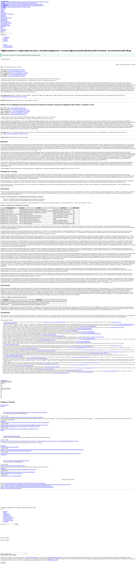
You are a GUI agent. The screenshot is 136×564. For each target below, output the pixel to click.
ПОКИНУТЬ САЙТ (53, 560)
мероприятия (4, 380)
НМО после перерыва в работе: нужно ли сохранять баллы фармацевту (18, 472)
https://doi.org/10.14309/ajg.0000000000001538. (88, 326)
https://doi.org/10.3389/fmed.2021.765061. (75, 369)
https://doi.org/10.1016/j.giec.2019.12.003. (58, 335)
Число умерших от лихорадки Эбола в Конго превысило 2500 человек (20, 3)
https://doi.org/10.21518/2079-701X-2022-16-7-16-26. (90, 362)
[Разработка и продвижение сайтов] (1, 509)
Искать (2, 524)
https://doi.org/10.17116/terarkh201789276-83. (110, 371)
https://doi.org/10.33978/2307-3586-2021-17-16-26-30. (113, 351)
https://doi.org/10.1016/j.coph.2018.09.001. (48, 334)
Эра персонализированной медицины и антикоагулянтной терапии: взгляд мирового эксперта (26, 1)
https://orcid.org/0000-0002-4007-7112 (17, 71)
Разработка (3, 15)
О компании (6, 37)
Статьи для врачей (8, 484)
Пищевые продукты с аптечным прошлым (11, 475)
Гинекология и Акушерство (7, 14)
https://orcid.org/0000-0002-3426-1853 (17, 74)
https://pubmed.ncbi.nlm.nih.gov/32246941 (117, 327)
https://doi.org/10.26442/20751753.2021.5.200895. (13, 355)
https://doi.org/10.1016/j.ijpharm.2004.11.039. (61, 373)
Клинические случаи (65, 484)
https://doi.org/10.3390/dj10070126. (88, 331)
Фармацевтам (4, 20)
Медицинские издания (6, 22)
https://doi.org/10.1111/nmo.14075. (88, 338)
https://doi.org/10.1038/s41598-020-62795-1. (84, 328)
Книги (2, 405)
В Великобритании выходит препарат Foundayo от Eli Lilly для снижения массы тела (23, 5)
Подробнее (3, 421)
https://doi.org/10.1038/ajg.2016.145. (98, 336)
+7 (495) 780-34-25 (65, 496)
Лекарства (14, 483)
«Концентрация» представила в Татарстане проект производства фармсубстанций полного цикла (24, 425)
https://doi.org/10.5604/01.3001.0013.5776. (86, 346)
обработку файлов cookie (32, 557)
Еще (2, 28)
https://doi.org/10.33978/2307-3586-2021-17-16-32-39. (78, 347)
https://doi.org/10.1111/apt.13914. (116, 345)
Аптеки (2, 10)
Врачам (2, 11)
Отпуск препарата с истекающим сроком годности (13, 465)
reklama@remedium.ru (83, 496)
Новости (3, 406)
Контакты (5, 40)
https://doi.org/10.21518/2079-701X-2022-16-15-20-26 (14, 96)
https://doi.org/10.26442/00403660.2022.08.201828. (80, 357)
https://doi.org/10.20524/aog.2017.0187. (83, 341)
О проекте (5, 38)
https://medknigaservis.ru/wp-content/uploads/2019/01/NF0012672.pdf (54, 322)
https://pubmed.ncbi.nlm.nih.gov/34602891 (52, 366)
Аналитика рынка (5, 24)
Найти (16, 524)
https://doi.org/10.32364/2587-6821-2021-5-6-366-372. (91, 349)
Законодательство (5, 21)
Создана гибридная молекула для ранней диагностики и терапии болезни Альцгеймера (22, 417)
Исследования (8, 483)
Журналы (6, 405)
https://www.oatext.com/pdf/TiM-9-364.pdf (84, 342)
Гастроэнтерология (55, 484)
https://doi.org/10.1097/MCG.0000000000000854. (92, 333)
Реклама (5, 39)
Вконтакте (3, 30)
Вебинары (3, 26)
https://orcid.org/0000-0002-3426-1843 (19, 112)
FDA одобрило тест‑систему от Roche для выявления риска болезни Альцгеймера (22, 4)
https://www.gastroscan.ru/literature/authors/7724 (86, 367)
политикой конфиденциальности (55, 557)
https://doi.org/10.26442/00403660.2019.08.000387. (87, 339)
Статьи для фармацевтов (19, 484)
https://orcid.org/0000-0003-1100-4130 (16, 76)
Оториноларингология (6, 17)
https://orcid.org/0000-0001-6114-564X (16, 69)
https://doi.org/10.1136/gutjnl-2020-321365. (87, 332)
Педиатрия (3, 12)
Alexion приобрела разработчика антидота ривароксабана (17, 6)
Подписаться (4, 29)
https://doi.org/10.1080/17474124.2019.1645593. (84, 329)
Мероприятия (4, 19)
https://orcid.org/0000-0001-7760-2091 (19, 73)
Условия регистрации (46, 485)
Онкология (3, 8)
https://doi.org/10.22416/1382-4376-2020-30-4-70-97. (123, 325)
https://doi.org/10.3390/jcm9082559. (71, 330)
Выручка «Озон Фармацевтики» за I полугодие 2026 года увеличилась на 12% (20, 428)
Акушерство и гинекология (37, 484)
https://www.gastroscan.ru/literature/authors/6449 (78, 364)
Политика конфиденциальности (33, 485)
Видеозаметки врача (5, 25)
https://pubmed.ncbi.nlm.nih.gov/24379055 (11, 344)
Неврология (3, 16)
